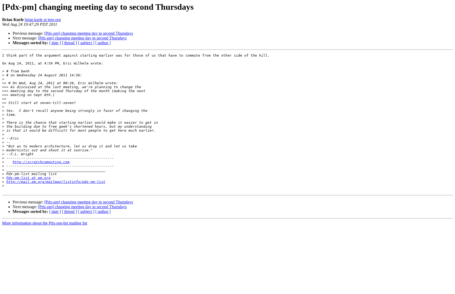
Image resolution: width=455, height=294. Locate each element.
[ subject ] (86, 43)
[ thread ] (69, 43)
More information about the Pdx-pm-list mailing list (44, 223)
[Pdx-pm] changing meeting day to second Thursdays (88, 33)
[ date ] (55, 43)
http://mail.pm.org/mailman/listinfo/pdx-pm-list (55, 182)
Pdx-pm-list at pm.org (28, 178)
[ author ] (103, 43)
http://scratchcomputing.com (41, 162)
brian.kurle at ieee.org (43, 19)
